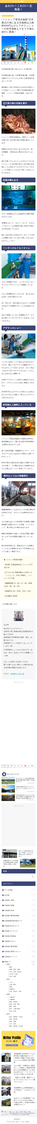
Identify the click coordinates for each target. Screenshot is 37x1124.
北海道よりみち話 (17, 674)
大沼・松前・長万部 (15, 971)
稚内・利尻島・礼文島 (8, 15)
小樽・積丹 (12, 984)
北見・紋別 (12, 1011)
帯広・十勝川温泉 (14, 1008)
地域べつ (19, 962)
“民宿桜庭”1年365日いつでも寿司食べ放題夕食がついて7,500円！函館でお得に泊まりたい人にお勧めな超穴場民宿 (24, 1058)
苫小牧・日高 (13, 974)
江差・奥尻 (12, 976)
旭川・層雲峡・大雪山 (16, 1017)
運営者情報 (17, 1119)
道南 (20, 964)
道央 (20, 979)
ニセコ (11, 982)
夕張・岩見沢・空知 (15, 991)
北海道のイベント (19, 956)
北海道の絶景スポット (19, 951)
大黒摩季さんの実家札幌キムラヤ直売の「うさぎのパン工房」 (24, 1090)
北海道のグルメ (19, 941)
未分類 (19, 895)
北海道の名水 (19, 910)
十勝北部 (12, 997)
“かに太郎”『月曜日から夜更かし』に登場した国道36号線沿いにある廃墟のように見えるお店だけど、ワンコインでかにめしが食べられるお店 (24, 1070)
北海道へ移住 (19, 900)
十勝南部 (12, 999)
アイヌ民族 (19, 890)
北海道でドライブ (19, 931)
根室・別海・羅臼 (14, 1004)
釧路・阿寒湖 (13, 1002)
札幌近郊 (12, 989)
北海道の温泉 (19, 905)
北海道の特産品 (19, 936)
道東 (20, 994)
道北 (20, 1014)
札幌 (10, 986)
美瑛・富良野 (13, 1019)
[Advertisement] (18, 702)
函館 (10, 967)
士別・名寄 (12, 1024)
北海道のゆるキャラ (19, 926)
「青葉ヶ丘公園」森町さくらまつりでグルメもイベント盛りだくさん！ (24, 1080)
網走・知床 (12, 1006)
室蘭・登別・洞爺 (14, 969)
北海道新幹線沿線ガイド (19, 921)
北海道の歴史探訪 (19, 946)
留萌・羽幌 (12, 1021)
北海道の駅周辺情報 (19, 915)
